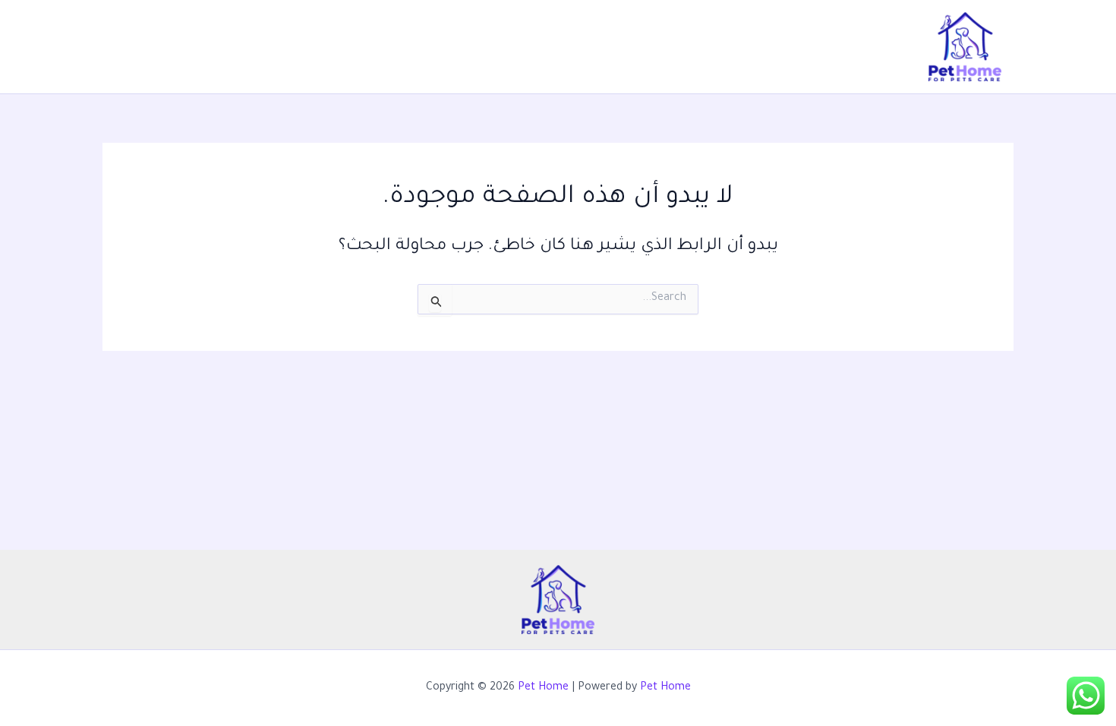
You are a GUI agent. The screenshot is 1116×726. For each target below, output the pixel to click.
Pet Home (543, 688)
